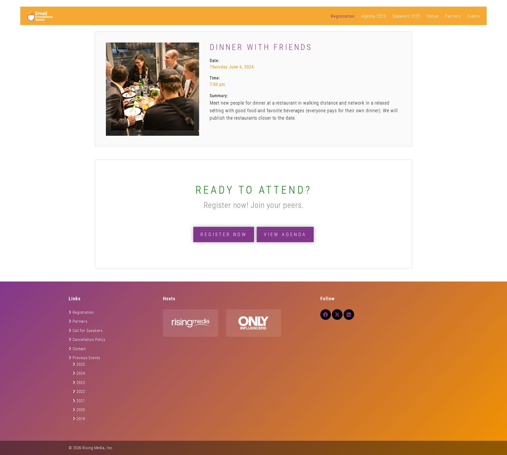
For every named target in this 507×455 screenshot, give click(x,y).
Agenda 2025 (373, 16)
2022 (81, 391)
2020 (81, 409)
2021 (81, 400)
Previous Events (86, 357)
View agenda (285, 234)
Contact (79, 348)
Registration (343, 16)
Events (474, 16)
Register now (223, 234)
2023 (81, 382)
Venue (432, 16)
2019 (81, 418)
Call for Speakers (88, 330)
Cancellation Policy (89, 339)
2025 (81, 364)
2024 (81, 373)
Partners (453, 16)
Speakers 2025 (406, 16)
